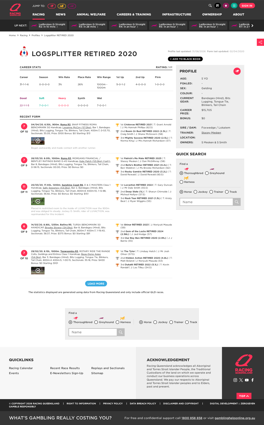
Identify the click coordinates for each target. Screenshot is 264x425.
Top (242, 396)
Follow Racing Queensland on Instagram (235, 380)
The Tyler (129, 251)
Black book (217, 5)
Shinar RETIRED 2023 (136, 224)
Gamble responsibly (22, 406)
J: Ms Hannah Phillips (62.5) (137, 127)
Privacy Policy (113, 403)
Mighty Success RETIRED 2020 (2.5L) (146, 137)
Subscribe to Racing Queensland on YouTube (246, 380)
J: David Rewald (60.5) (151, 174)
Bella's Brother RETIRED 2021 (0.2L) (146, 165)
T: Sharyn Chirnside (157, 191)
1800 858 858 (192, 418)
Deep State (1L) (135, 191)
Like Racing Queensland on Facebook (252, 380)
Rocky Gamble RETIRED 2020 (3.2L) (146, 171)
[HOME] (16, 10)
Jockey (203, 191)
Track (233, 191)
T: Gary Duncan (163, 185)
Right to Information (81, 403)
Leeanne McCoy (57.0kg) (76, 127)
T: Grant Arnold (162, 124)
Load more (96, 283)
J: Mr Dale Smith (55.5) (135, 187)
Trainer (218, 191)
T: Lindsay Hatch (146, 251)
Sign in (247, 5)
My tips (226, 5)
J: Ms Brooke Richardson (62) (153, 167)
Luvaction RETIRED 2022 (138, 185)
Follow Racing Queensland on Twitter (241, 380)
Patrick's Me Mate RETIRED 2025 (142, 158)
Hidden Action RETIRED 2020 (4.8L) (147, 258)
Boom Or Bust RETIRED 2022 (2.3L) (146, 131)
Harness (62, 6)
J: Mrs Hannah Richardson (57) (153, 140)
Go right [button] (252, 25)
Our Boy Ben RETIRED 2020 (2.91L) (145, 238)
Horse (188, 191)
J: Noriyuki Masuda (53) (149, 260)
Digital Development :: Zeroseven (232, 403)
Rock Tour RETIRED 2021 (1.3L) (143, 198)
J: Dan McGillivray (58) (152, 161)
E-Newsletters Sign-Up (66, 373)
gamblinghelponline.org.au (235, 418)
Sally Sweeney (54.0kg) (56, 187)
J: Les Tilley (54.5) (141, 267)
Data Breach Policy (143, 403)
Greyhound (72, 6)
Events (14, 373)
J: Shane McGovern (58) (149, 134)
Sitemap (97, 373)
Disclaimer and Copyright (181, 403)
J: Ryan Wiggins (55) (139, 201)
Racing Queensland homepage (244, 364)
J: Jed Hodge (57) (141, 234)
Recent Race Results (65, 368)
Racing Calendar (21, 368)
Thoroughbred (52, 6)
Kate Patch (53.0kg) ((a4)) (94, 161)
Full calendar (234, 5)
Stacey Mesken (211, 132)
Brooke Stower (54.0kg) (59, 227)
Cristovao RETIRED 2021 (138, 124)
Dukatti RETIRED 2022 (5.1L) (141, 264)
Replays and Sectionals (108, 368)
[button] (48, 25)
